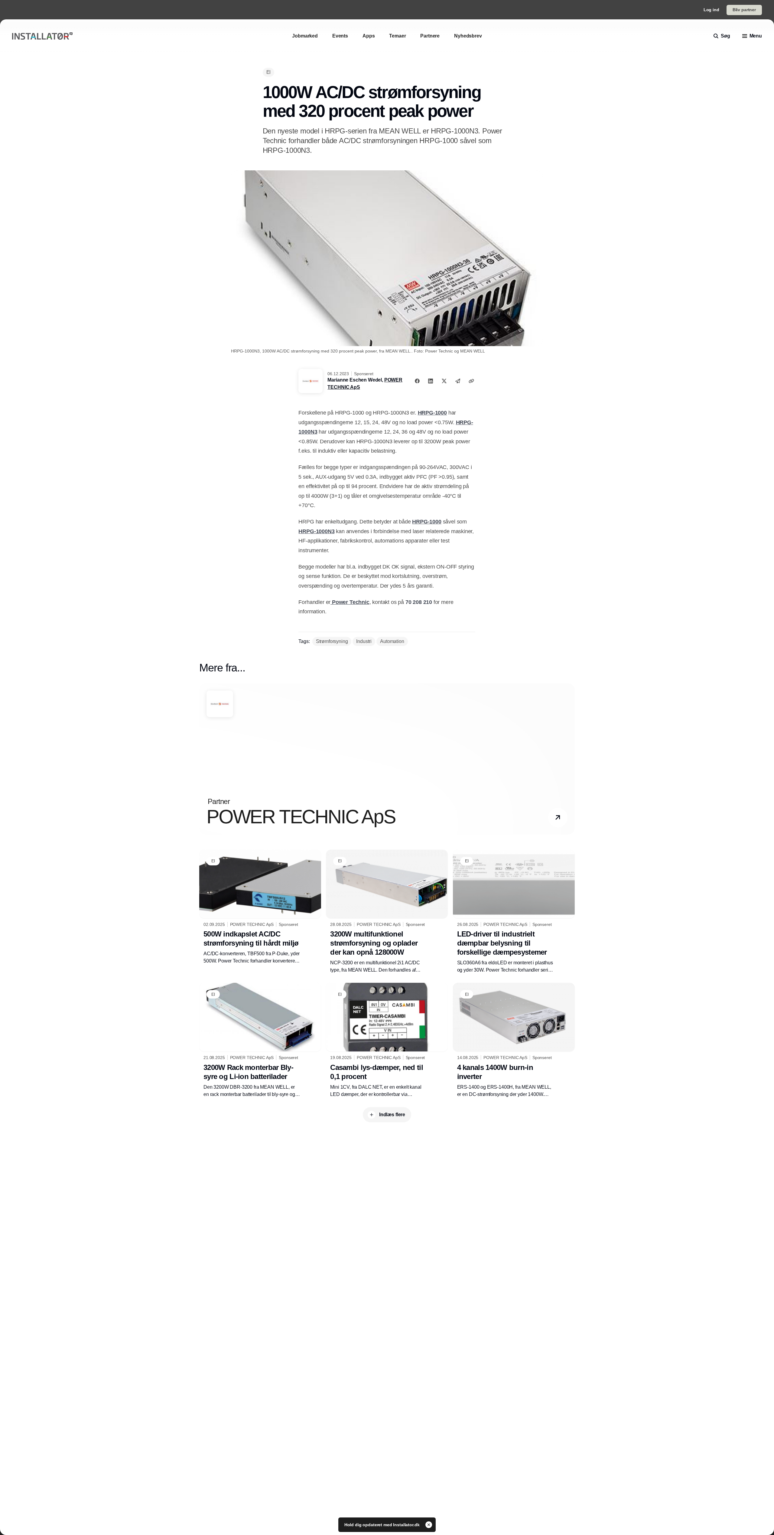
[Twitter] (444, 381)
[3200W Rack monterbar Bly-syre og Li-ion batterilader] (260, 1040)
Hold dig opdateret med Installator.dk (382, 1524)
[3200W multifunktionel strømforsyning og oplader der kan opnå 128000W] (387, 912)
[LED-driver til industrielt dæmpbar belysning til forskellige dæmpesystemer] (514, 912)
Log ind (711, 9)
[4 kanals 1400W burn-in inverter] (514, 1040)
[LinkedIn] (430, 381)
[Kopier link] (471, 381)
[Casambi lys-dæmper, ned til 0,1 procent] (387, 1040)
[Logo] (42, 36)
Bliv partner (744, 9)
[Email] (457, 381)
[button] (557, 817)
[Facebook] (417, 381)
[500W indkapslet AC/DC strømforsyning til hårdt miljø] (260, 907)
